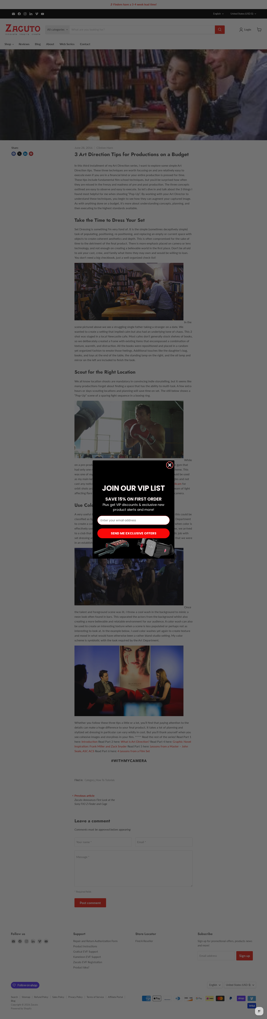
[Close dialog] (170, 465)
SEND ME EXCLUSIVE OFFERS (133, 533)
